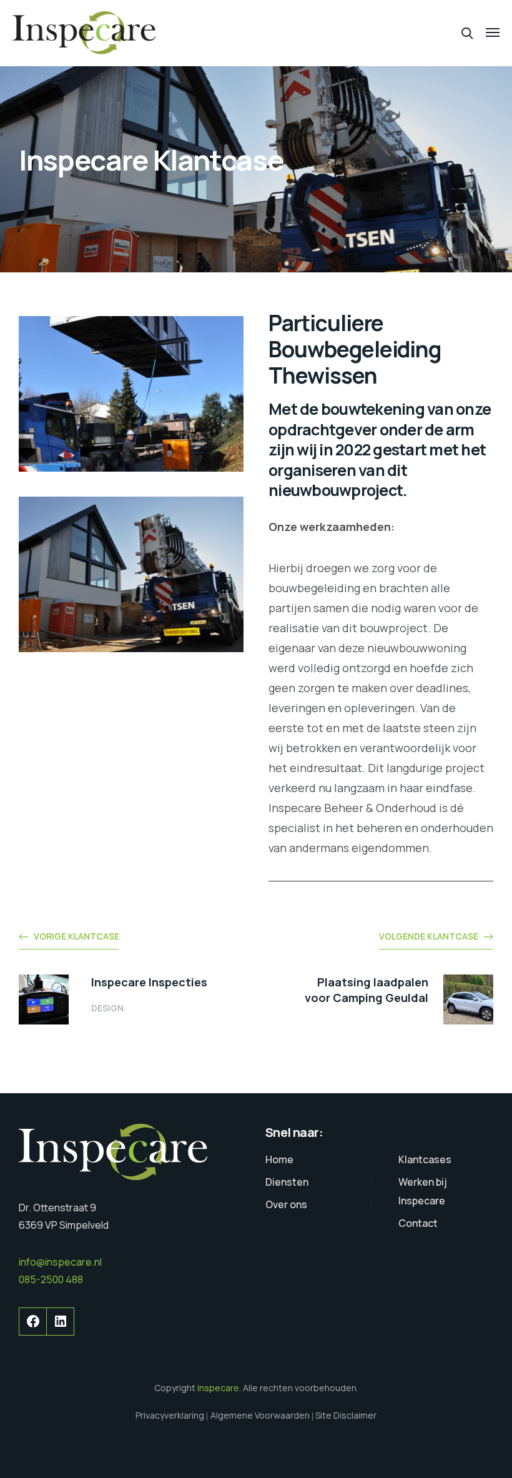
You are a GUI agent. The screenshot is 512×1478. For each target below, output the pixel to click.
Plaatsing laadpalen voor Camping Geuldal (366, 990)
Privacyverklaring (169, 1415)
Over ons (286, 1204)
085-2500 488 (51, 1279)
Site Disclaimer (346, 1415)
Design (107, 1008)
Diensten (286, 1182)
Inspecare (218, 1388)
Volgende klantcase (428, 936)
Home (279, 1159)
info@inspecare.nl (60, 1262)
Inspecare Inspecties (149, 982)
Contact (418, 1223)
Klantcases (424, 1159)
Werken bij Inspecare (422, 1191)
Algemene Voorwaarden (260, 1415)
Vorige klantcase (76, 936)
